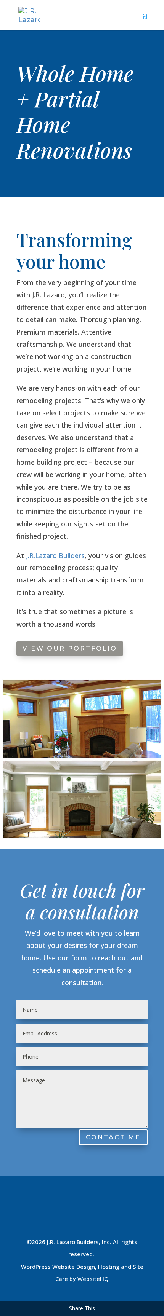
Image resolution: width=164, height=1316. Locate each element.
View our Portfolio (70, 648)
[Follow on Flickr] (118, 1213)
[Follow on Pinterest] (100, 1213)
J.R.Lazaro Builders (54, 555)
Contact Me (113, 1137)
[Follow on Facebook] (45, 1213)
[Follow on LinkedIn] (82, 1213)
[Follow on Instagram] (63, 1213)
